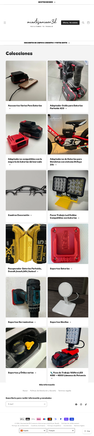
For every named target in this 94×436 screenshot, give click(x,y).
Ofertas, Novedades (70, 23)
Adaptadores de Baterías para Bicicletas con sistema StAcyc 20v (66, 162)
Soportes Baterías (60, 268)
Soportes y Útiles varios (21, 372)
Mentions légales (79, 426)
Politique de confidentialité (20, 426)
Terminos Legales (64, 390)
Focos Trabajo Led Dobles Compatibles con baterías (63, 216)
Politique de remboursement (70, 423)
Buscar (25, 390)
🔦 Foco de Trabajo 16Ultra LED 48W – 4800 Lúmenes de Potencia (68, 374)
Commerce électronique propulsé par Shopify (45, 423)
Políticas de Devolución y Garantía (43, 390)
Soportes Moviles (59, 322)
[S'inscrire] (44, 404)
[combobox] (32, 430)
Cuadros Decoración (18, 215)
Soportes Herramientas (20, 322)
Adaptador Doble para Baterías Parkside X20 (66, 107)
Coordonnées (68, 426)
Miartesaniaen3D (25, 423)
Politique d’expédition (54, 426)
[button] (4, 22)
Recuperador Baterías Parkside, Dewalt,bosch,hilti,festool (25, 270)
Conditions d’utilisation (38, 426)
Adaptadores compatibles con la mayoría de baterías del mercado (25, 160)
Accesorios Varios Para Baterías (25, 105)
